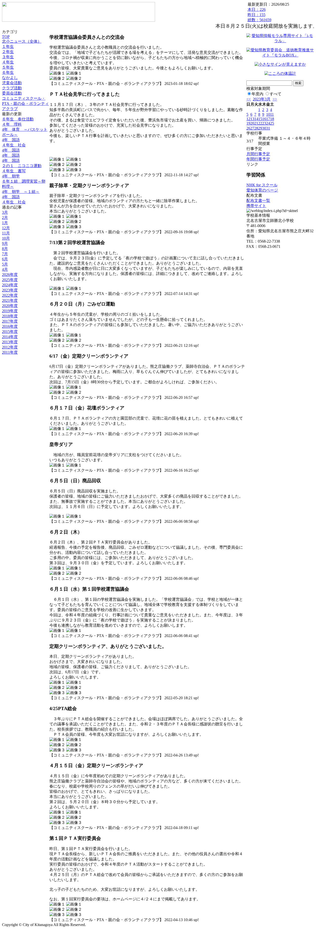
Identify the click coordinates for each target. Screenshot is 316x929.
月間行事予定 (258, 154)
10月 (6, 238)
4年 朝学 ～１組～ (21, 192)
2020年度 (10, 306)
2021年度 (10, 300)
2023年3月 (262, 99)
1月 (5, 223)
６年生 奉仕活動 (18, 119)
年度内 (257, 94)
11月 (6, 233)
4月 (5, 269)
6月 (5, 259)
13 (252, 119)
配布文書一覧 (258, 200)
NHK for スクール (261, 185)
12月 (6, 228)
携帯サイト (256, 206)
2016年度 (10, 326)
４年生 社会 (14, 145)
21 (256, 123)
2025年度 (10, 280)
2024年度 (10, 285)
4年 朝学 (11, 176)
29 (260, 128)
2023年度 (10, 290)
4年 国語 (11, 140)
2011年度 (10, 352)
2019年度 (10, 311)
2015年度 (10, 331)
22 (260, 123)
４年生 (8, 62)
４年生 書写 (14, 171)
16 (264, 119)
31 (268, 128)
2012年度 (10, 347)
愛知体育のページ (262, 190)
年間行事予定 (258, 159)
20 (252, 123)
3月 (5, 212)
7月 (5, 254)
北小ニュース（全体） (21, 41)
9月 (5, 243)
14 (256, 119)
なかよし (10, 78)
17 (268, 119)
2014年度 (10, 337)
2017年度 (10, 321)
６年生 (8, 72)
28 (256, 128)
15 (260, 119)
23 (264, 123)
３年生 (8, 57)
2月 (5, 217)
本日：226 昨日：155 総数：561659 (259, 14)
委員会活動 (12, 93)
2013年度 (10, 342)
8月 (5, 249)
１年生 (8, 46)
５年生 (8, 67)
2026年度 (10, 274)
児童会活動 (12, 83)
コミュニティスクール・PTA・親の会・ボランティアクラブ (25, 103)
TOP (6, 37)
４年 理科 (12, 124)
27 (252, 128)
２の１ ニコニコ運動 (21, 166)
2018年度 (10, 316)
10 (268, 114)
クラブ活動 (12, 88)
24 (268, 123)
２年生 (8, 52)
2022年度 (10, 295)
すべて (275, 94)
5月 (5, 264)
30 (264, 128)
